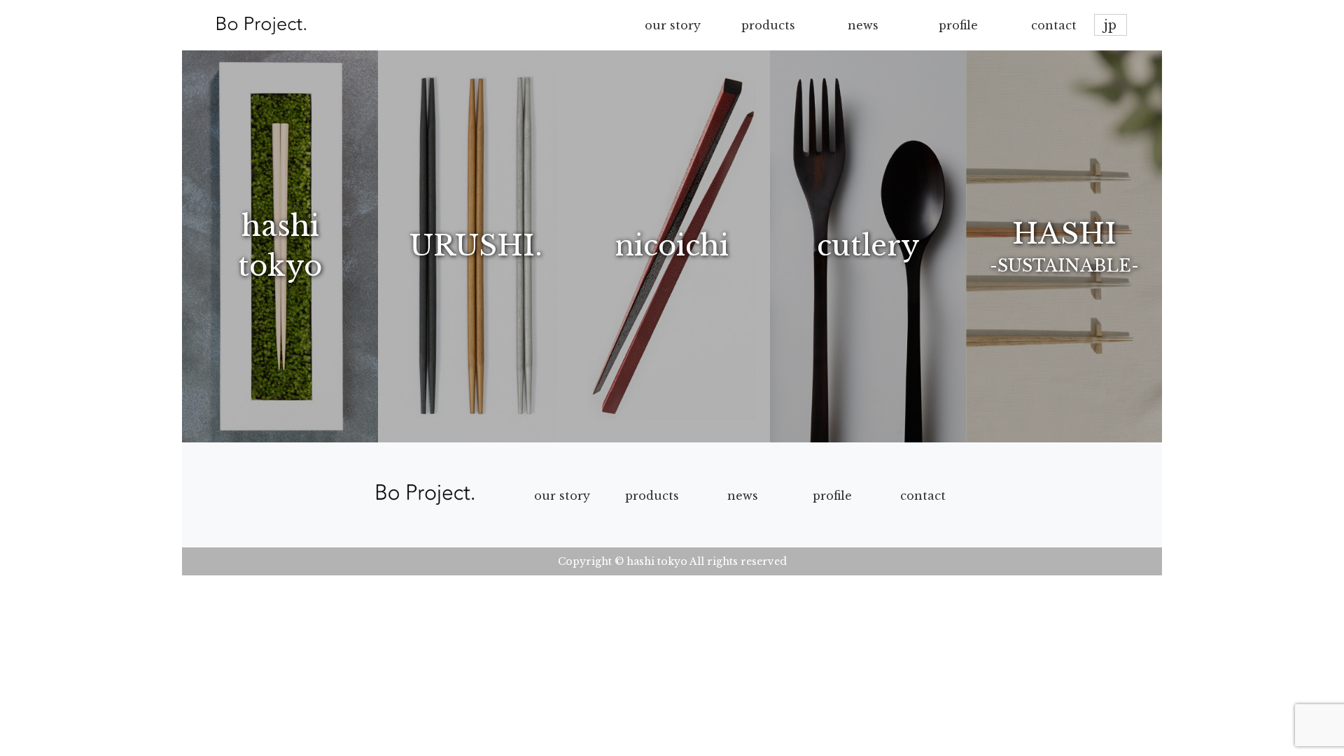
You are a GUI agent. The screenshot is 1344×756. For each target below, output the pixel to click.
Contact (923, 496)
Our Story (562, 496)
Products (652, 496)
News (742, 496)
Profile (832, 496)
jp (1110, 25)
